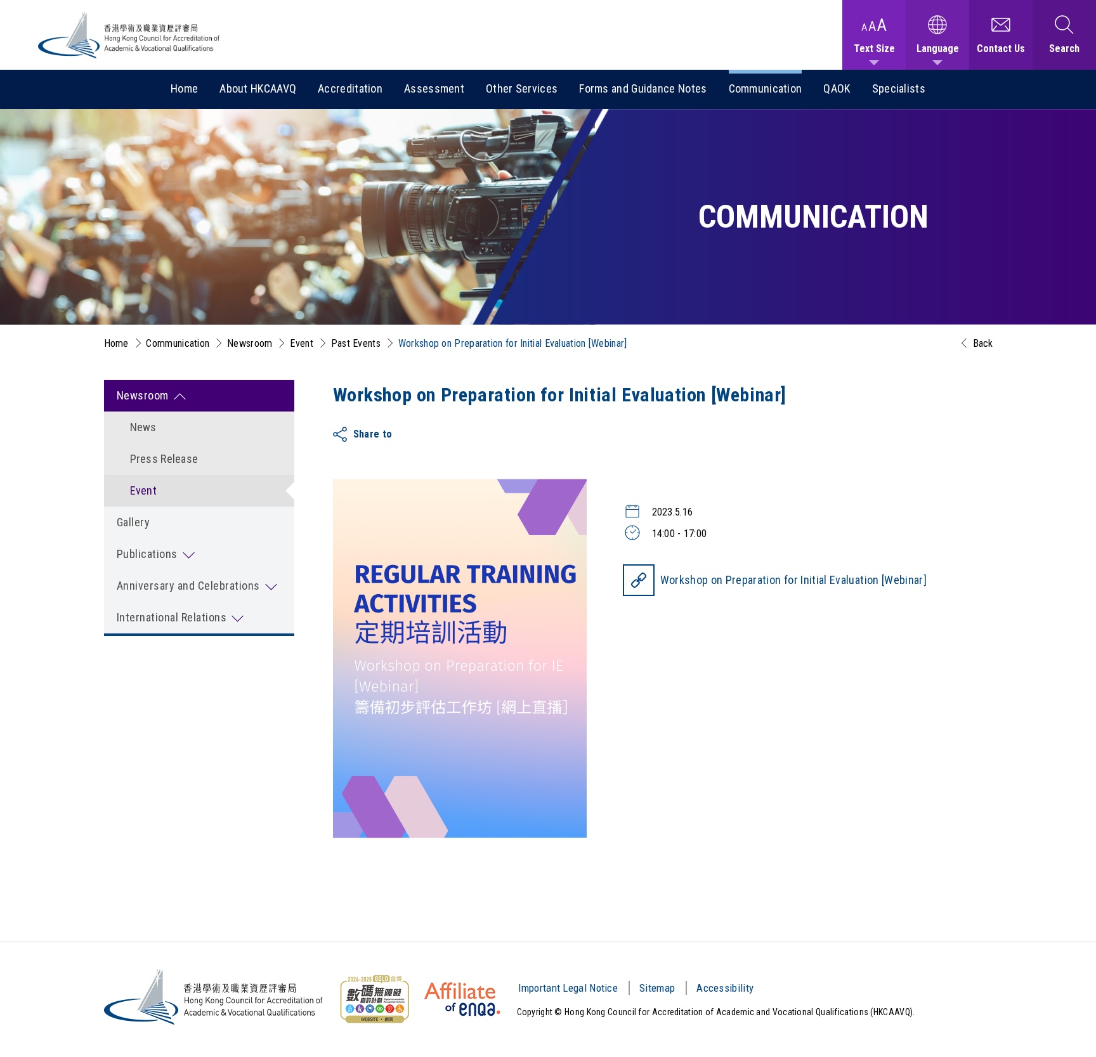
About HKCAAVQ (257, 88)
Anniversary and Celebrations (188, 585)
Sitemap (657, 988)
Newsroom (249, 343)
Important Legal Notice (568, 988)
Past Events (356, 343)
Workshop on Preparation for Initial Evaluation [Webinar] (793, 580)
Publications (147, 554)
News (143, 427)
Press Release (164, 458)
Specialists (898, 88)
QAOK (836, 88)
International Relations (172, 617)
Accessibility (725, 988)
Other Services (522, 88)
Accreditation (350, 88)
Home (184, 88)
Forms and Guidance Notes (643, 88)
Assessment (434, 88)
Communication (765, 88)
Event (301, 343)
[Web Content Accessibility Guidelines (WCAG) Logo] (374, 999)
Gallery (133, 522)
